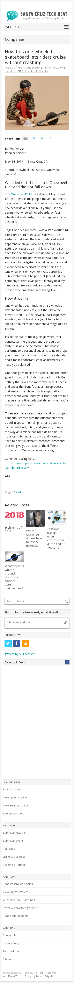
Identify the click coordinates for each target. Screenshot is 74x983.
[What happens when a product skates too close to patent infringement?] (14, 556)
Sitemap (8, 959)
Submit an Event (13, 840)
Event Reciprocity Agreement (20, 908)
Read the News (12, 789)
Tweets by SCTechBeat (20, 654)
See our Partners (13, 813)
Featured (10, 71)
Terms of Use (11, 951)
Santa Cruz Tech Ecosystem (32, 71)
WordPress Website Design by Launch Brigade (28, 976)
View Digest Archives (16, 892)
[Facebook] (16, 643)
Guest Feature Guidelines (19, 900)
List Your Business (14, 857)
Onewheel (19, 492)
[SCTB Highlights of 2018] (14, 515)
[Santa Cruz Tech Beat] (37, 15)
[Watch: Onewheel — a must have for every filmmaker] (35, 518)
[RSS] (25, 643)
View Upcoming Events (17, 797)
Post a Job (9, 848)
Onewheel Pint (20, 194)
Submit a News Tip (14, 832)
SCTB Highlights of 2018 (13, 527)
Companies (60, 67)
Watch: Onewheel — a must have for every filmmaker (34, 538)
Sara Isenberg (43, 67)
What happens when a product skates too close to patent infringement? (14, 577)
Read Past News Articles (18, 884)
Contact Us (9, 935)
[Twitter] (8, 643)
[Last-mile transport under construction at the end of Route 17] (56, 517)
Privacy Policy (11, 943)
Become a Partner (14, 865)
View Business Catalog (17, 805)
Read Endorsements (15, 916)
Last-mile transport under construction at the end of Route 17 (56, 538)
